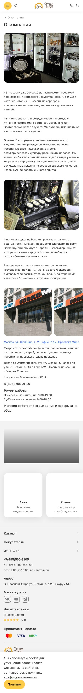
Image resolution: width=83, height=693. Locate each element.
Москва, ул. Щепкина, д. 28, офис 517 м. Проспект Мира (41, 342)
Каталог (10, 533)
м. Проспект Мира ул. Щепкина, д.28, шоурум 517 (37, 583)
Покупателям (14, 542)
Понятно (14, 684)
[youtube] (16, 599)
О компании (16, 17)
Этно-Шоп (11, 551)
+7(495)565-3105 (16, 559)
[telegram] (25, 599)
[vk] (7, 599)
